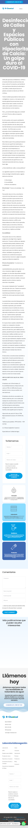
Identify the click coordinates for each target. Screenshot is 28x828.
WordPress (17, 821)
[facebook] (12, 736)
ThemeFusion (11, 819)
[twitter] (15, 736)
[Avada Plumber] (8, 8)
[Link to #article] (13, 73)
